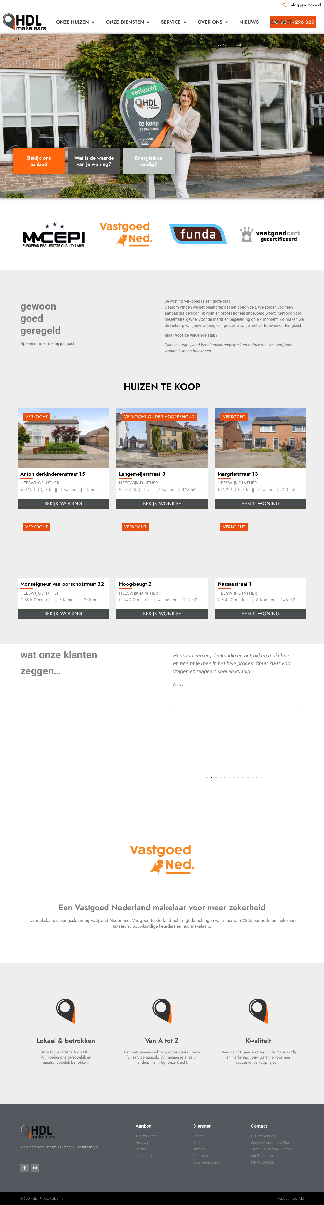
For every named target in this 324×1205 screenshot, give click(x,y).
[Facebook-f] (24, 1168)
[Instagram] (35, 1168)
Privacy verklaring (51, 1198)
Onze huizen (72, 22)
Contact (281, 22)
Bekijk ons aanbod (39, 161)
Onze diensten (125, 22)
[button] (169, 708)
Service (171, 22)
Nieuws (249, 22)
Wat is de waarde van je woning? (94, 161)
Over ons (210, 22)
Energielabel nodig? (149, 161)
